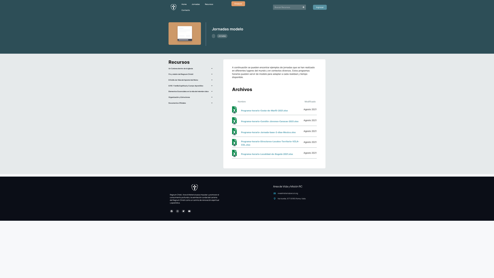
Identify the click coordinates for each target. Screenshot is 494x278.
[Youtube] (189, 211)
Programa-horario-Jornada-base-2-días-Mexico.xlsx (268, 132)
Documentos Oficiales (177, 103)
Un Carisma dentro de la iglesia (181, 69)
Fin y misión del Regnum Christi (181, 74)
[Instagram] (177, 211)
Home (184, 4)
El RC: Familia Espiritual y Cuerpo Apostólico (186, 86)
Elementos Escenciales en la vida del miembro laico (189, 91)
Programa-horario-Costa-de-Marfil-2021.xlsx (264, 110)
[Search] (303, 7)
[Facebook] (171, 211)
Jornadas (196, 4)
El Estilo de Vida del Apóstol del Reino (183, 80)
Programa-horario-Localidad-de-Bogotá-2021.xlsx (267, 154)
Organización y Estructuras (179, 97)
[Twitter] (183, 211)
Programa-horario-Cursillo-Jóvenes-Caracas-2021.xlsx (269, 121)
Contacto (186, 10)
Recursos (209, 4)
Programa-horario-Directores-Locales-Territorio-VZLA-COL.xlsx (270, 143)
